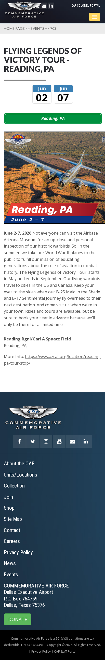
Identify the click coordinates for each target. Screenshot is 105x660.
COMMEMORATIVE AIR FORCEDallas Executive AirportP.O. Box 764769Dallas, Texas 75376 (36, 595)
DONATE (17, 619)
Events (37, 28)
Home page (14, 28)
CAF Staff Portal (65, 651)
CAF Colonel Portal (86, 5)
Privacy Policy (41, 651)
